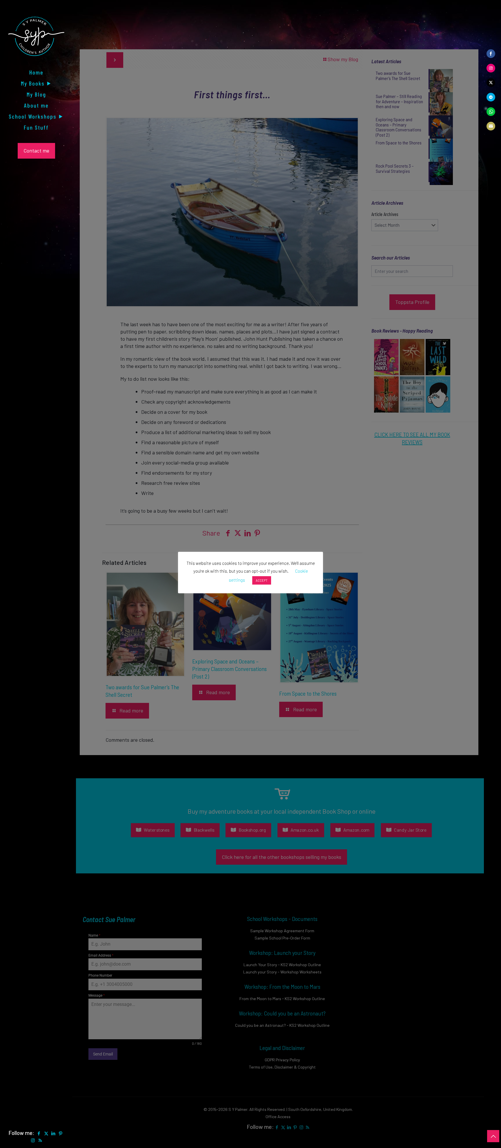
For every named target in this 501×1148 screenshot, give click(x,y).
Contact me (36, 150)
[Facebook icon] (39, 1133)
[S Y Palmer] (36, 40)
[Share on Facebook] (491, 53)
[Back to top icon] (493, 1136)
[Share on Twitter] (491, 82)
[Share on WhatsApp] (491, 111)
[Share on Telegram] (491, 97)
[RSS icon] (40, 1140)
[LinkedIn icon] (53, 1133)
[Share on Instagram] (491, 68)
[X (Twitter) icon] (46, 1133)
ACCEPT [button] (262, 580)
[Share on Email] (491, 126)
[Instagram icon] (33, 1140)
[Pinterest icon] (61, 1133)
